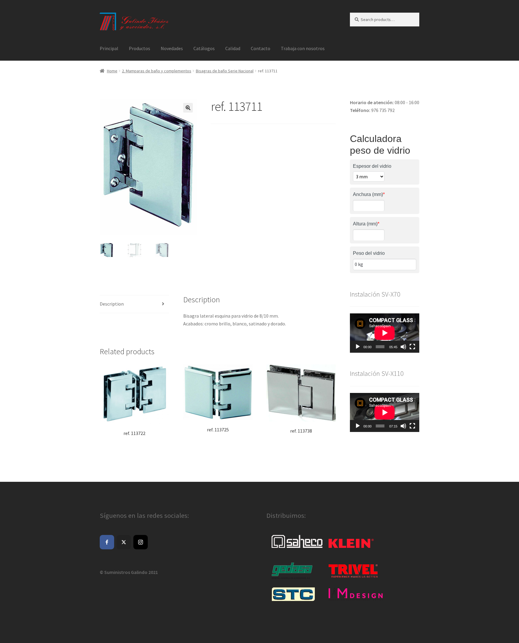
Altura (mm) (366, 223)
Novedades (172, 48)
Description (112, 304)
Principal (109, 48)
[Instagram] (140, 542)
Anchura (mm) (369, 194)
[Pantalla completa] (412, 347)
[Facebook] (107, 542)
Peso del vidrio (369, 253)
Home (112, 71)
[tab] (134, 304)
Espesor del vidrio (372, 166)
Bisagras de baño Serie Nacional (224, 71)
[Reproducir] (358, 347)
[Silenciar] (403, 347)
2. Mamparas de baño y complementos (156, 71)
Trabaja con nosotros (303, 48)
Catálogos (204, 48)
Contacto (260, 48)
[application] (384, 332)
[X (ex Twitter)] (124, 542)
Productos (139, 48)
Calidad (232, 48)
